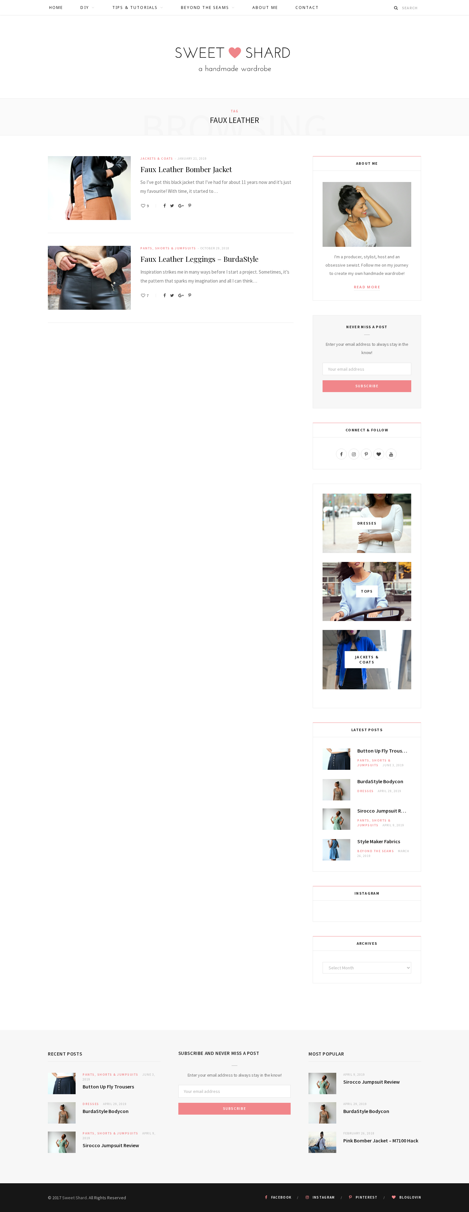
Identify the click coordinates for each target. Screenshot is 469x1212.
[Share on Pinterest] (189, 206)
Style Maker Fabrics (378, 841)
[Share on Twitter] (172, 206)
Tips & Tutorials (135, 7)
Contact (307, 7)
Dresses (365, 791)
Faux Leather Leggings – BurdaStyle (199, 259)
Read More (367, 286)
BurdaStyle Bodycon (380, 781)
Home (56, 7)
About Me (265, 7)
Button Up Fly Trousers (383, 750)
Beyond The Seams (205, 7)
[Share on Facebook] (164, 206)
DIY (84, 7)
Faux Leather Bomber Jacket (186, 169)
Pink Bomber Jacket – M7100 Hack (380, 1140)
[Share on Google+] (181, 206)
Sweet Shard (74, 1198)
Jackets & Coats (156, 158)
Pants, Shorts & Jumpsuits (168, 248)
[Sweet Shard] (234, 57)
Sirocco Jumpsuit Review (384, 810)
